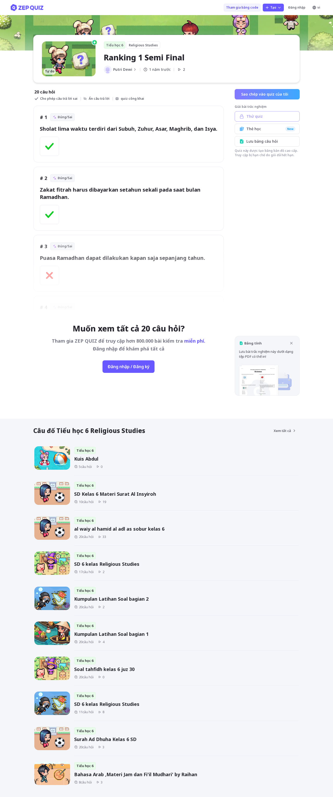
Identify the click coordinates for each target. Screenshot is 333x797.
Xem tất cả (282, 430)
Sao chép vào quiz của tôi (264, 94)
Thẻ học (269, 128)
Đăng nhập (296, 7)
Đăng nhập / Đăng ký (129, 366)
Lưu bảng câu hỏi (262, 141)
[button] (267, 366)
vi (318, 7)
